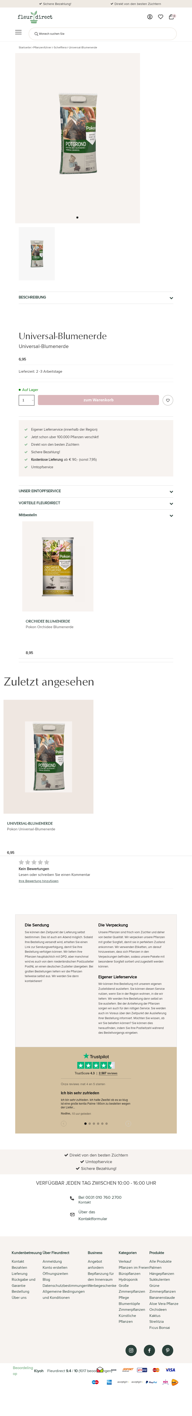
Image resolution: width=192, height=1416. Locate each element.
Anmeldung (52, 1261)
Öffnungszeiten (55, 1273)
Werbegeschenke (102, 1285)
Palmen (155, 1267)
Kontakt (18, 1261)
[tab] (27, 1290)
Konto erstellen (55, 1267)
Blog (46, 1279)
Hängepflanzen (161, 1273)
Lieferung (19, 1273)
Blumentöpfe (129, 1303)
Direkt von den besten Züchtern (137, 3)
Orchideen (158, 1309)
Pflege (124, 1297)
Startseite (25, 47)
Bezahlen (19, 1267)
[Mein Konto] (150, 17)
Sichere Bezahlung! (57, 3)
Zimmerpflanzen (132, 1309)
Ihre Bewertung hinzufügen (39, 880)
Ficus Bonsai (159, 1327)
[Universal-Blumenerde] (48, 757)
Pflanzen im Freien (134, 1267)
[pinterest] (167, 1350)
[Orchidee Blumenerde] (57, 566)
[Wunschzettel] (161, 17)
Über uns (19, 1297)
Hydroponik (128, 1279)
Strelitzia (156, 1321)
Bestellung (20, 1291)
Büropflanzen (129, 1273)
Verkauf (125, 1261)
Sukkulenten (159, 1279)
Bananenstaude (162, 1297)
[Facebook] (149, 1350)
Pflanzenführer (42, 47)
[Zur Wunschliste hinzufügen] (167, 400)
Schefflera (60, 47)
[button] (77, 217)
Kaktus (154, 1315)
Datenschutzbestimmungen (65, 1285)
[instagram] (131, 1350)
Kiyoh (39, 1370)
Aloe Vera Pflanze (163, 1303)
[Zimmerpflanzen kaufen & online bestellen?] (34, 17)
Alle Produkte (160, 1261)
